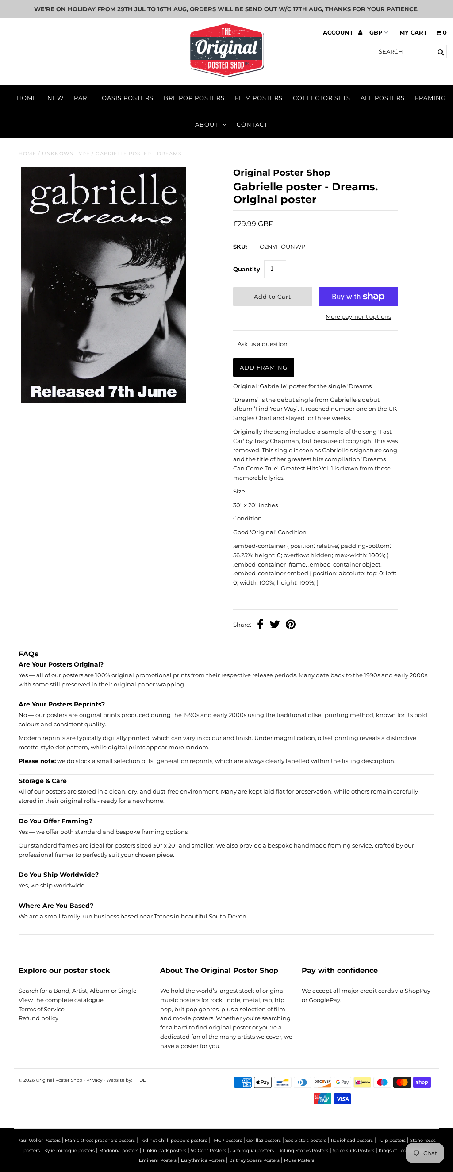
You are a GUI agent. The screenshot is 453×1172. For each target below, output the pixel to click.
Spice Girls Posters (353, 1150)
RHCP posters (226, 1140)
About (206, 124)
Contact (252, 124)
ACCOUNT (339, 32)
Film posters (259, 97)
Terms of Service (42, 1009)
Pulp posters (391, 1140)
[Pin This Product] (291, 625)
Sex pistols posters (305, 1140)
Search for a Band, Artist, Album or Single (78, 990)
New (55, 97)
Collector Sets (321, 97)
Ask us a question (263, 343)
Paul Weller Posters (39, 1140)
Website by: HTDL (126, 1080)
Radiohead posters (352, 1140)
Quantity (246, 269)
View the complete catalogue (61, 999)
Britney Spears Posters (254, 1160)
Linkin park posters (164, 1150)
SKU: (240, 246)
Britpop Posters (194, 97)
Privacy (94, 1080)
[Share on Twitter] (274, 625)
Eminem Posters (158, 1160)
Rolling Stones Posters (303, 1150)
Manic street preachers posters (100, 1140)
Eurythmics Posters (203, 1160)
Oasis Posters (128, 97)
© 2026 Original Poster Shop (50, 1080)
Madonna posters (118, 1150)
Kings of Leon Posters (403, 1150)
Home (26, 97)
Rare (83, 97)
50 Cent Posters (208, 1150)
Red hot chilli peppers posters (173, 1140)
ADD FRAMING (264, 367)
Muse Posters (299, 1160)
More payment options (358, 316)
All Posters (383, 97)
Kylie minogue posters (69, 1150)
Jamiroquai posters (252, 1150)
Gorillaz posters (263, 1140)
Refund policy (38, 1018)
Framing (430, 97)
